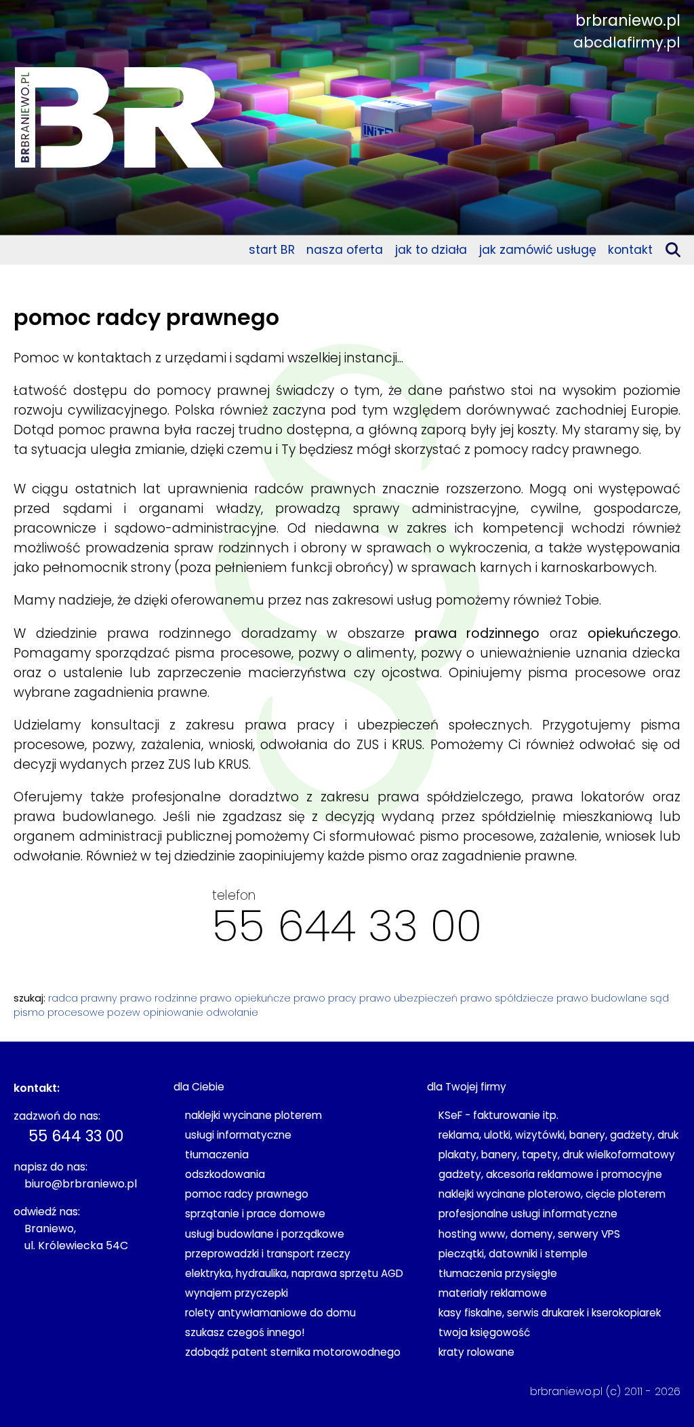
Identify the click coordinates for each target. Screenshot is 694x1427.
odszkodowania (225, 1174)
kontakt (630, 250)
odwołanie (232, 1012)
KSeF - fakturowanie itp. (498, 1115)
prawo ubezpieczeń (408, 998)
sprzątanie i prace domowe (255, 1213)
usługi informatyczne (238, 1135)
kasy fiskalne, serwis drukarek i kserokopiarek (549, 1313)
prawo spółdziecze (507, 998)
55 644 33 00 (347, 926)
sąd (659, 998)
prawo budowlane (601, 998)
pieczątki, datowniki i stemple (513, 1254)
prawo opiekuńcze (245, 998)
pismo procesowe (59, 1012)
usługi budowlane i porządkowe (264, 1234)
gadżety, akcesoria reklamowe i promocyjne (550, 1174)
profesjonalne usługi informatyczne (527, 1213)
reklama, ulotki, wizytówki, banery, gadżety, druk (558, 1135)
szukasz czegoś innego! (244, 1332)
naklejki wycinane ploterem (253, 1115)
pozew (123, 1012)
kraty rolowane (476, 1352)
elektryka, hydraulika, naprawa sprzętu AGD (294, 1273)
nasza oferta (344, 250)
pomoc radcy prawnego (246, 1194)
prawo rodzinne (158, 998)
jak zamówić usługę (537, 250)
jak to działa (431, 250)
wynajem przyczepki (236, 1293)
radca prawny (82, 998)
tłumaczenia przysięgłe (497, 1273)
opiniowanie (173, 1012)
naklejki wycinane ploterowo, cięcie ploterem (552, 1194)
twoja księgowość (484, 1332)
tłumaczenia (217, 1154)
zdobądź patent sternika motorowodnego (293, 1352)
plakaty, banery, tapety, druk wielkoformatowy (556, 1154)
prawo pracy (324, 998)
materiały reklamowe (492, 1293)
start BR (272, 250)
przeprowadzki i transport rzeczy (267, 1254)
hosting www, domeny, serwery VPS (529, 1234)
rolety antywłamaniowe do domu (270, 1313)
